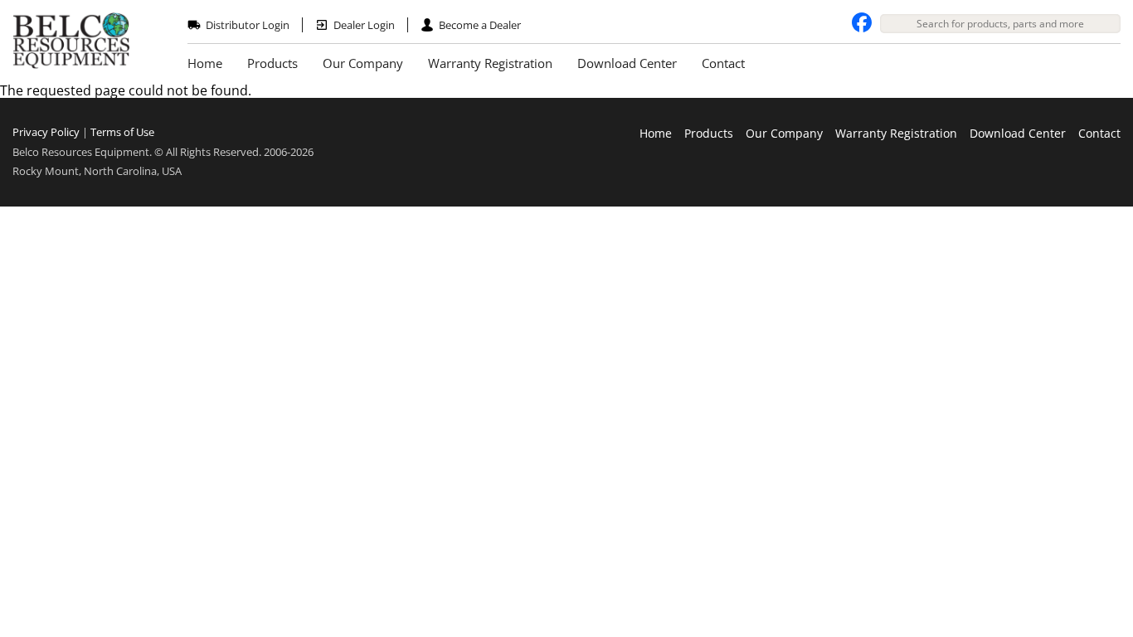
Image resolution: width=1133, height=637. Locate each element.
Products (272, 63)
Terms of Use (122, 131)
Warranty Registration (490, 63)
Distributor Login (247, 24)
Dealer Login (364, 24)
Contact (723, 63)
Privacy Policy (46, 131)
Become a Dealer (480, 24)
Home (204, 63)
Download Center (627, 63)
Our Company (363, 63)
